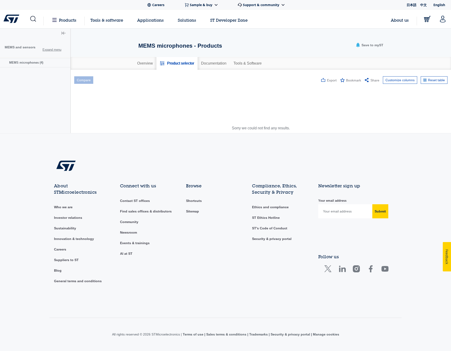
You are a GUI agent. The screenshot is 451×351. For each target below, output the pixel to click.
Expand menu (52, 49)
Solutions (187, 20)
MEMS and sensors (20, 47)
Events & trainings (135, 243)
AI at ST (126, 253)
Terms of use (193, 334)
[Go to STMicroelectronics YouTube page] (384, 270)
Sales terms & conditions (226, 334)
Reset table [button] (436, 80)
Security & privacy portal (272, 239)
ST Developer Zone (229, 20)
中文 (423, 5)
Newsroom (128, 232)
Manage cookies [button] (325, 334)
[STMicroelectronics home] (12, 19)
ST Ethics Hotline (266, 218)
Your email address (332, 200)
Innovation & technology (74, 239)
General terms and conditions (78, 281)
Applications (150, 20)
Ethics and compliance (270, 207)
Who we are (63, 207)
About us (400, 20)
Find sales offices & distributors (146, 211)
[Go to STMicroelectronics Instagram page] (356, 270)
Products (67, 20)
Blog (58, 270)
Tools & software (106, 20)
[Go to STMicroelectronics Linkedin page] (342, 270)
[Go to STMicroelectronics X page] (329, 270)
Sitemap (192, 211)
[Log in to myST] (443, 19)
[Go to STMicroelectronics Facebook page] (370, 270)
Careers (60, 249)
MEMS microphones (26, 62)
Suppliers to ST (66, 260)
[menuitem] (35, 62)
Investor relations (68, 218)
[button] (33, 19)
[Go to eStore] (427, 19)
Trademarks (258, 334)
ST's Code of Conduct (269, 228)
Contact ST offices (135, 201)
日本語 (411, 5)
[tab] (145, 63)
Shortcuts (194, 201)
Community (129, 222)
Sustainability (65, 228)
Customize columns (400, 80)
